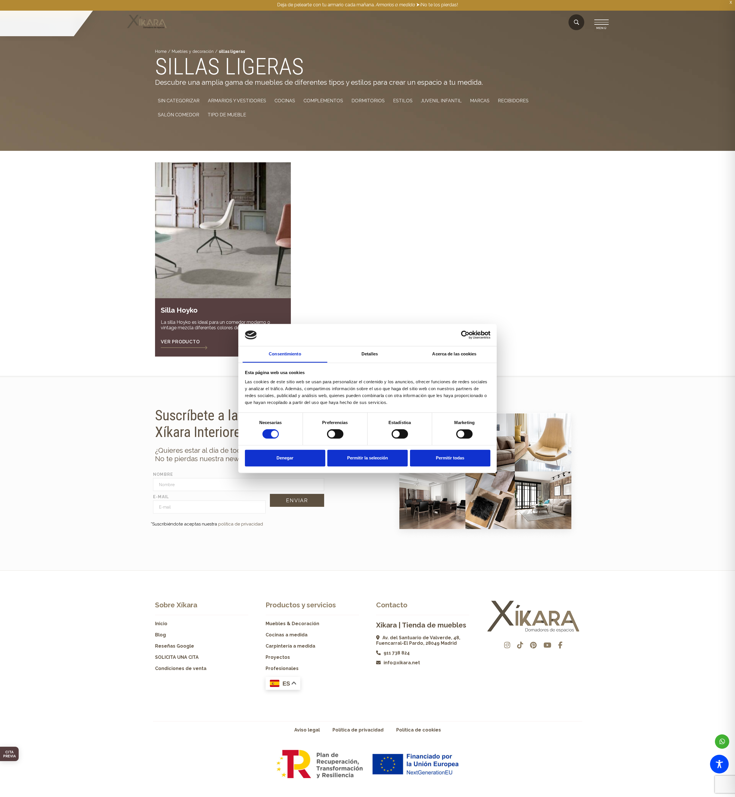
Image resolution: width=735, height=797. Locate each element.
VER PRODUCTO (180, 341)
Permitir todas (450, 457)
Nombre (163, 474)
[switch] (335, 434)
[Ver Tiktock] (520, 645)
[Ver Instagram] (507, 645)
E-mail (161, 496)
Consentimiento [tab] (285, 353)
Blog (160, 635)
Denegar (284, 457)
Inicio (161, 623)
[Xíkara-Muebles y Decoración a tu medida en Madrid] (147, 22)
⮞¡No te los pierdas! (437, 4)
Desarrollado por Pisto (565, 795)
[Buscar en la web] (576, 22)
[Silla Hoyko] (223, 230)
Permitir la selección (367, 457)
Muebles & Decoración (292, 623)
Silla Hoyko (179, 310)
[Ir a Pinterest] (533, 645)
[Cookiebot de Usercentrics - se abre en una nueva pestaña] (465, 335)
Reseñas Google (174, 646)
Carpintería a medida (290, 646)
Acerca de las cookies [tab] (454, 353)
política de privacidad (240, 524)
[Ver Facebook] (560, 645)
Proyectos (278, 657)
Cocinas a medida (286, 635)
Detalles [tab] (369, 353)
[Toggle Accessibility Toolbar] (719, 764)
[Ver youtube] (547, 645)
